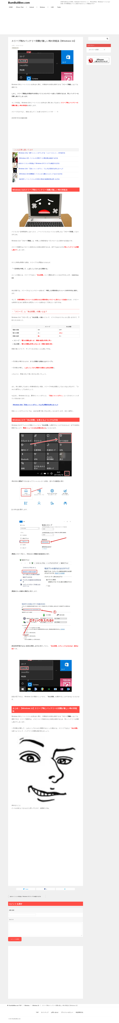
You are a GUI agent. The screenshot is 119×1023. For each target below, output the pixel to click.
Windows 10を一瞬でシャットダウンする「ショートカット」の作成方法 (42, 153)
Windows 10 (15, 48)
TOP (15, 1005)
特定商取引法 (79, 1012)
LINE (52, 7)
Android (32, 7)
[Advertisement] (59, 22)
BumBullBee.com (19, 2)
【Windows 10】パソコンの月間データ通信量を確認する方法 (38, 158)
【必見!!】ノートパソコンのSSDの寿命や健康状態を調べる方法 (39, 179)
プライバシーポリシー (67, 1012)
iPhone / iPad (19, 7)
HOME (11, 7)
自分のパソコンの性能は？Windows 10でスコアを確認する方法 (39, 163)
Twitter (59, 7)
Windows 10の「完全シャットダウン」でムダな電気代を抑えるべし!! (41, 168)
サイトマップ (44, 1012)
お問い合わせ (54, 1012)
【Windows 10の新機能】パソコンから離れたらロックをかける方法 (40, 174)
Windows (42, 7)
